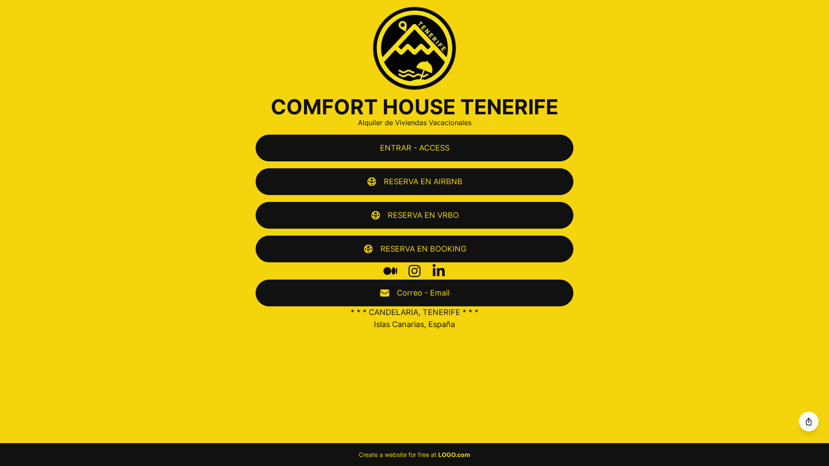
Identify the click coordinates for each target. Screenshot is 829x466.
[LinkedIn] (438, 271)
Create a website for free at (414, 454)
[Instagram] (414, 271)
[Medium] (390, 271)
